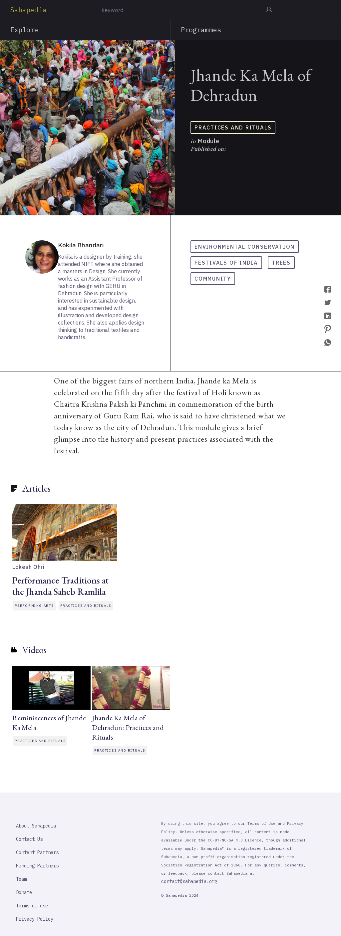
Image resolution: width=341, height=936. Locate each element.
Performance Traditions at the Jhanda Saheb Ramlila (60, 585)
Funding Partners (37, 866)
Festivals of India (226, 262)
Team (21, 879)
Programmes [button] (201, 29)
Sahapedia (28, 9)
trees (281, 262)
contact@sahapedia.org (189, 881)
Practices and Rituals (232, 127)
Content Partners (37, 852)
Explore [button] (24, 29)
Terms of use (32, 906)
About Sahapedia (36, 826)
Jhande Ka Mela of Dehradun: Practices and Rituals (128, 727)
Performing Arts (34, 605)
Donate (24, 892)
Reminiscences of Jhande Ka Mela (49, 722)
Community (212, 278)
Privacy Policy (34, 919)
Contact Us (29, 839)
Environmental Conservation (244, 246)
